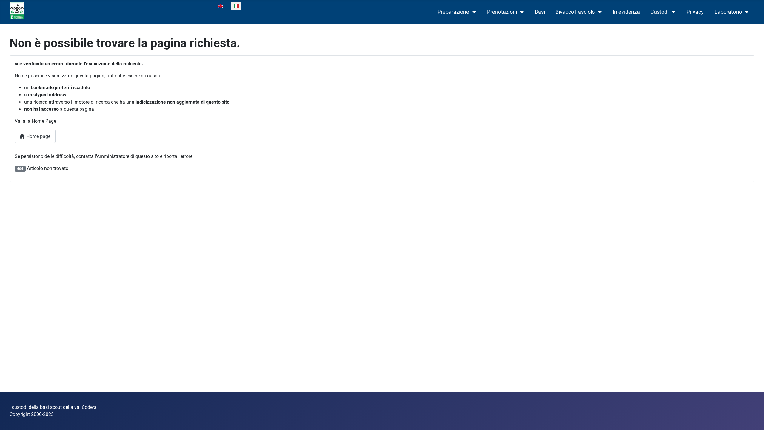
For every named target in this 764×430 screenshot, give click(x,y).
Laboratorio (728, 12)
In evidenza (626, 12)
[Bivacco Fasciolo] (598, 12)
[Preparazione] (473, 12)
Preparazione (453, 12)
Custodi (659, 12)
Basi (540, 12)
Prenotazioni (502, 12)
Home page (37, 136)
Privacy (695, 12)
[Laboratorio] (745, 12)
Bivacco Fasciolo (575, 12)
